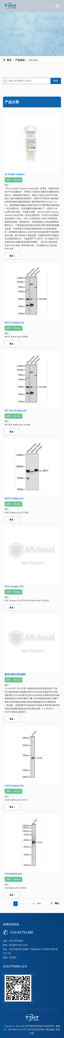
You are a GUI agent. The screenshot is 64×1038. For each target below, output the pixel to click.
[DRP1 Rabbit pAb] (32, 467)
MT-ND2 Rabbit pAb (15, 410)
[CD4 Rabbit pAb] (32, 842)
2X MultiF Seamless (15, 174)
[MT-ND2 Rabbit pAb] (32, 379)
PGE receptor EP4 (14, 586)
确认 (57, 903)
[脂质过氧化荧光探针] (32, 643)
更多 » (12, 256)
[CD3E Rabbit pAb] (32, 754)
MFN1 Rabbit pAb (14, 322)
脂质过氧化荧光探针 (15, 674)
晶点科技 (40, 1029)
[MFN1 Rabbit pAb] (32, 291)
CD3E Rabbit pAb (14, 785)
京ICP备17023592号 (17, 1029)
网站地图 (50, 1029)
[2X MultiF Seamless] (32, 143)
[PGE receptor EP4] (32, 555)
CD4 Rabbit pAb (13, 873)
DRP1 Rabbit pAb (14, 498)
